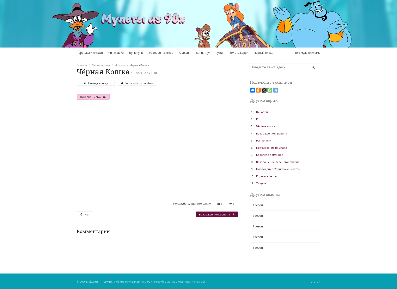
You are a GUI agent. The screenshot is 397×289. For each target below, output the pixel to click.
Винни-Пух (203, 53)
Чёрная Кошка (265, 126)
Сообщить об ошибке (138, 83)
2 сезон (257, 216)
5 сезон (257, 248)
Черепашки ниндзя (90, 53)
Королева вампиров (269, 155)
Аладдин (184, 53)
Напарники (263, 140)
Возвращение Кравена (215, 214)
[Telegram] (275, 90)
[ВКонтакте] (252, 90)
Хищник (261, 183)
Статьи (315, 281)
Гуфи (219, 53)
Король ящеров (266, 176)
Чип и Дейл (116, 53)
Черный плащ (263, 53)
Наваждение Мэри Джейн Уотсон (278, 169)
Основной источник (93, 97)
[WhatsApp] (269, 90)
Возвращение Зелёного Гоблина (277, 162)
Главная (82, 65)
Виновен (262, 112)
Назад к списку (98, 83)
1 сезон (257, 205)
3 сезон (257, 226)
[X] (264, 90)
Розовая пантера (161, 53)
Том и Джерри (238, 53)
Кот (87, 214)
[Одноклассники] (258, 90)
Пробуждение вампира (271, 148)
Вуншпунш (136, 53)
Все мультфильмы (307, 53)
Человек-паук (101, 65)
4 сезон (120, 65)
